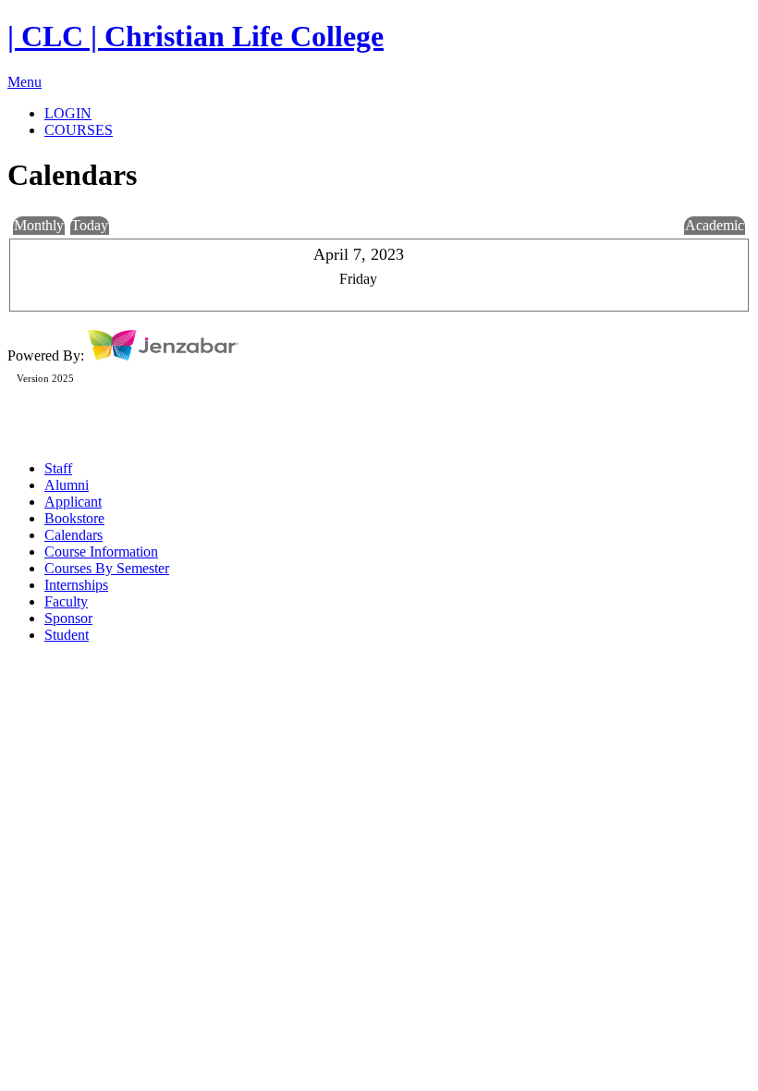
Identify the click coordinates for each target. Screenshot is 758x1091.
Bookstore (74, 518)
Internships (76, 585)
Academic (714, 225)
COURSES (78, 130)
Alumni (66, 485)
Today (89, 225)
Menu (24, 82)
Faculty (66, 601)
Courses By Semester (106, 568)
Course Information (101, 551)
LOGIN (68, 113)
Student (66, 635)
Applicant (73, 501)
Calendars (73, 535)
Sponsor (68, 618)
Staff (58, 468)
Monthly (39, 225)
